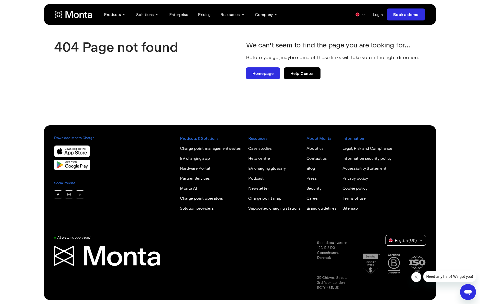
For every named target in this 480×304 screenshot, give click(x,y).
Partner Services (195, 178)
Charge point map (264, 198)
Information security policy (367, 158)
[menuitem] (115, 14)
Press (311, 178)
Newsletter (258, 188)
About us (314, 148)
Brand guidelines (321, 208)
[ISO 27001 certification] (417, 264)
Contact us (316, 158)
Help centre (259, 158)
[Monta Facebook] (58, 194)
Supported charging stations (274, 208)
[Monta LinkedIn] (80, 194)
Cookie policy (355, 188)
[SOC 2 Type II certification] (371, 264)
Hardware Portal (195, 168)
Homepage (263, 73)
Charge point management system (211, 148)
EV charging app (195, 158)
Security (313, 188)
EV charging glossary (267, 168)
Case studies (260, 148)
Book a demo (405, 14)
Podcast (256, 178)
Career (312, 198)
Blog (310, 168)
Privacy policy (355, 178)
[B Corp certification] (394, 264)
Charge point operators (201, 198)
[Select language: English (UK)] (360, 14)
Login (377, 14)
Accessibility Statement (364, 168)
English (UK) (406, 240)
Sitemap (350, 208)
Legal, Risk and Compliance (367, 148)
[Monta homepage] (74, 14)
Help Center (302, 73)
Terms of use (354, 198)
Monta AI (188, 188)
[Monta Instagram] (69, 194)
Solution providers (197, 208)
